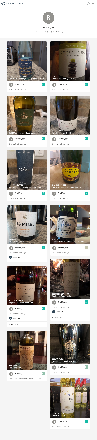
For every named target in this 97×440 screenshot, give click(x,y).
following (59, 32)
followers (48, 32)
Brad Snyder (20, 84)
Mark (18, 257)
